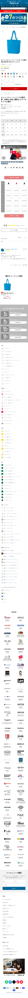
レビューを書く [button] (14, 230)
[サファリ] (2, 76)
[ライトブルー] (25, 73)
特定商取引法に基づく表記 (8, 934)
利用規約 (4, 920)
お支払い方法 (5, 902)
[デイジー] (11, 76)
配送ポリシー (5, 928)
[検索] (26, 8)
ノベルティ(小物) (4, 163)
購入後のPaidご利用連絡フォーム (9, 954)
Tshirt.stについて (6, 908)
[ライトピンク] (22, 73)
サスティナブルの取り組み (8, 917)
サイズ (2, 80)
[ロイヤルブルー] (11, 73)
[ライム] (8, 76)
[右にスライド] (16, 57)
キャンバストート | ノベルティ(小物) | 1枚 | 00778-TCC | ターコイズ (7, 293)
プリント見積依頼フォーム (8, 948)
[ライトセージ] (22, 76)
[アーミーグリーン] (17, 73)
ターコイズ (21, 161)
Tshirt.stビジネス (11, 992)
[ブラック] (2, 73)
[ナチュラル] (20, 73)
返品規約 (4, 923)
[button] (1, 3)
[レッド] (5, 73)
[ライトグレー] (17, 76)
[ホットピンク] (5, 76)
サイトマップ (5, 931)
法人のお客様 (5, 945)
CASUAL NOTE (5, 914)
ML (11, 161)
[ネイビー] (8, 73)
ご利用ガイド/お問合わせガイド (9, 905)
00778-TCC (3, 161)
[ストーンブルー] (14, 76)
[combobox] (14, 8)
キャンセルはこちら (7, 899)
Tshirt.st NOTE (5, 911)
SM (16, 161)
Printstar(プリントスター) (6, 64)
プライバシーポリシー (7, 925)
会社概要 (4, 937)
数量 (2, 84)
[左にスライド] (11, 57)
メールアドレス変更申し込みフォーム (10, 951)
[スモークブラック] (20, 76)
